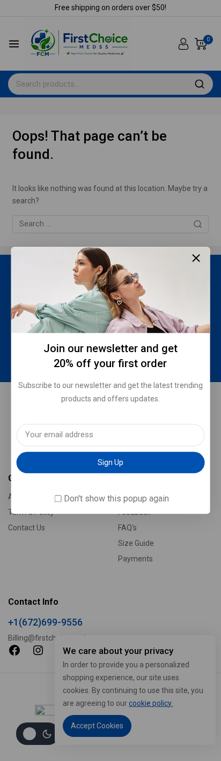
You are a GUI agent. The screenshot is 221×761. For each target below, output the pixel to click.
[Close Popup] (196, 257)
